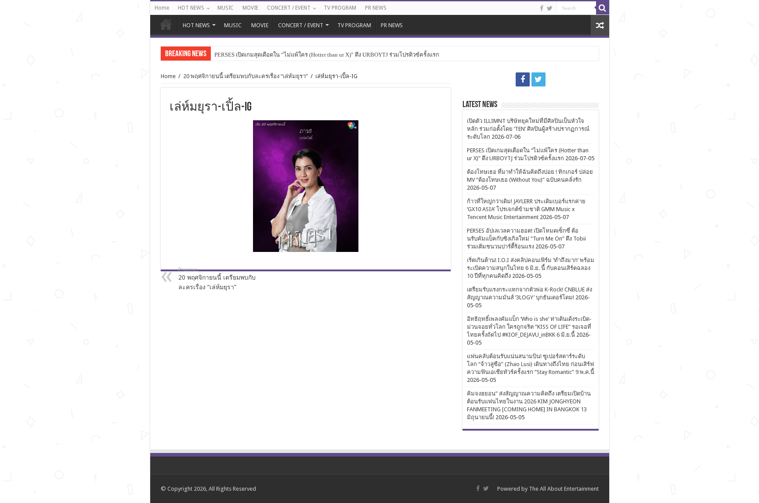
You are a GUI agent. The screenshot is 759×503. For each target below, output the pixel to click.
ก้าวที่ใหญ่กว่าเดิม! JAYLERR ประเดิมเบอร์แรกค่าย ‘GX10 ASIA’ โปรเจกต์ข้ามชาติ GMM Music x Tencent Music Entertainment (526, 209)
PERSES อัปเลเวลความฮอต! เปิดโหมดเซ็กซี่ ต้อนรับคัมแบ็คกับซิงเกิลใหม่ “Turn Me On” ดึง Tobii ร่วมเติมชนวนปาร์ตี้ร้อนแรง (526, 238)
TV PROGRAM (340, 8)
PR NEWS (376, 8)
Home (162, 8)
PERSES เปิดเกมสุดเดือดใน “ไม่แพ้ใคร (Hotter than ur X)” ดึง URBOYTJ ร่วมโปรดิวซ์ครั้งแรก (326, 54)
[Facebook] (541, 8)
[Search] (602, 7)
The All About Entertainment (564, 488)
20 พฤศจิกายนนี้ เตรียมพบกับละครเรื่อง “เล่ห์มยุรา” (245, 76)
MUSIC (225, 8)
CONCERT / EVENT (289, 8)
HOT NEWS (191, 8)
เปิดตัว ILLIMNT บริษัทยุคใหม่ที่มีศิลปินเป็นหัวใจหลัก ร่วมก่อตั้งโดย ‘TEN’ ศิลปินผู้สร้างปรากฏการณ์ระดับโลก (528, 129)
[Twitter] (549, 8)
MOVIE (250, 8)
